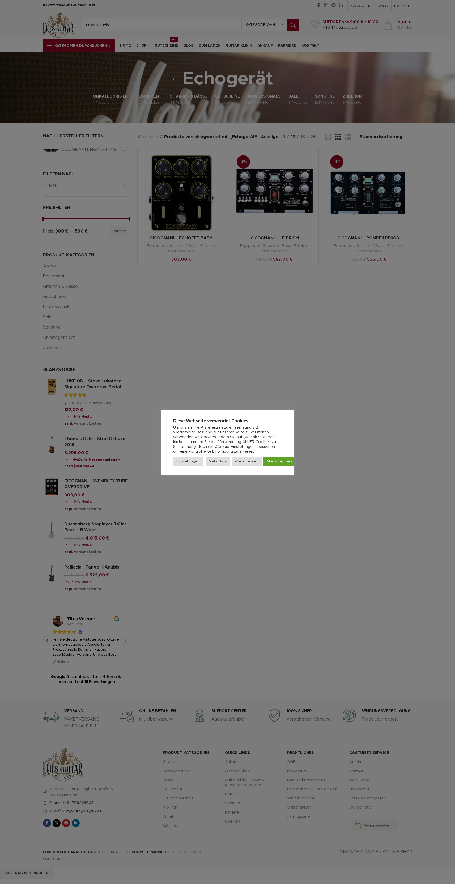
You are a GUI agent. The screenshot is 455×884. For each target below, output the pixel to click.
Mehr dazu (218, 461)
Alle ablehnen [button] (247, 461)
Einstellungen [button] (188, 461)
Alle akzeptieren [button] (280, 461)
